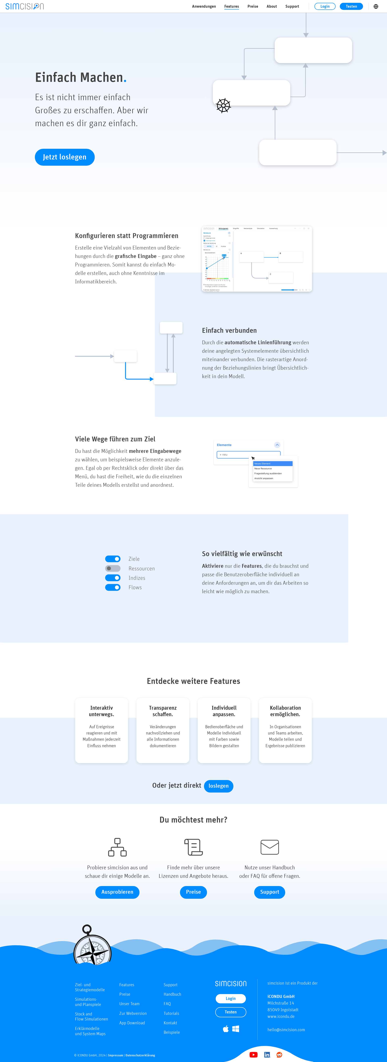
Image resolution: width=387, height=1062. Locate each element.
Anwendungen (204, 6)
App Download (132, 1023)
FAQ (167, 1004)
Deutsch (378, 6)
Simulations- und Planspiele (88, 1002)
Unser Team (129, 1004)
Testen (351, 6)
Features (231, 6)
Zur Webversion (133, 1013)
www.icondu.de (280, 1016)
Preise (253, 6)
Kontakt (170, 1023)
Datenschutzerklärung (140, 1055)
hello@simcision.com (286, 1030)
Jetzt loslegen (64, 157)
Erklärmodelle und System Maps (90, 1031)
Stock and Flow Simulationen (91, 1016)
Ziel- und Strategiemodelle (90, 987)
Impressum (115, 1055)
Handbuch (172, 994)
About (272, 6)
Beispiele (172, 1032)
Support (292, 6)
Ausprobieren (117, 892)
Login (325, 6)
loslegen (219, 786)
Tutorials (171, 1013)
